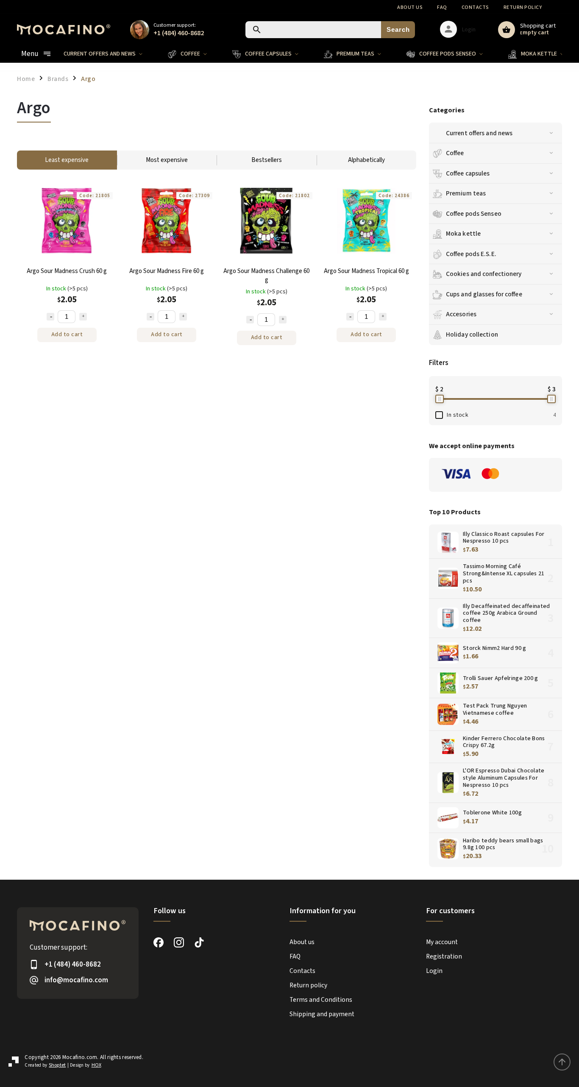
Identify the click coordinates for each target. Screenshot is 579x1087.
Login (434, 971)
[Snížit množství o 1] (50, 317)
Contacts (475, 7)
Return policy (523, 7)
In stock (501, 415)
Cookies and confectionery (484, 274)
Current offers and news (479, 133)
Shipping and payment (322, 1014)
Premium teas (466, 193)
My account (442, 942)
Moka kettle (463, 233)
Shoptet (57, 1065)
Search (398, 29)
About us (410, 7)
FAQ (442, 7)
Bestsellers (266, 160)
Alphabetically (366, 160)
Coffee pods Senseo (473, 213)
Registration (444, 956)
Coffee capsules (468, 173)
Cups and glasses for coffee (484, 294)
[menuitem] (109, 54)
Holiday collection (472, 334)
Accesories (461, 314)
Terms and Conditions (321, 999)
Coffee (455, 153)
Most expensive (167, 160)
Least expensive (67, 160)
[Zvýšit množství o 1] (83, 317)
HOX (96, 1065)
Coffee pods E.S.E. (471, 254)
